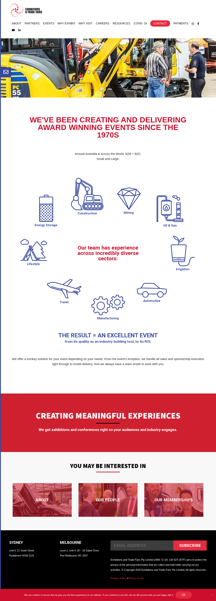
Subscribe (190, 545)
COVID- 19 (140, 23)
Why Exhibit (66, 23)
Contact (160, 23)
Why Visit (85, 23)
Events (48, 23)
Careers (102, 23)
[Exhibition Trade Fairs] (26, 10)
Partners (32, 23)
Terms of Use (136, 578)
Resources (121, 23)
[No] (211, 595)
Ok (184, 594)
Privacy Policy (118, 578)
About (16, 23)
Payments (180, 23)
